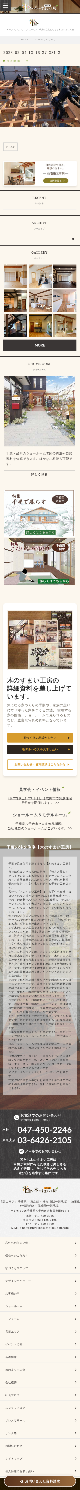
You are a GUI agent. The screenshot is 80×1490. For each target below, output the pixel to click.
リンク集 (11, 1433)
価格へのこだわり (16, 1255)
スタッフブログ (15, 1408)
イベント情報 (13, 1344)
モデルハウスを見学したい (40, 749)
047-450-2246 (44, 1216)
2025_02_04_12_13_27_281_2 (31, 52)
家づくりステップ (16, 1268)
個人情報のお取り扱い (19, 1471)
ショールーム (13, 1306)
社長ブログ (12, 1395)
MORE (40, 345)
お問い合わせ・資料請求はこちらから (40, 764)
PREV (10, 147)
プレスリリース (15, 1420)
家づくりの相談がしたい (40, 738)
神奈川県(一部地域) (55, 1201)
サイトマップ (13, 1458)
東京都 (34, 1201)
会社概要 (11, 1382)
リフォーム (12, 1319)
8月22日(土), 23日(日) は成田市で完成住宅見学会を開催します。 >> (40, 800)
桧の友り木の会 (15, 1370)
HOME (24, 40)
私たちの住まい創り (18, 1243)
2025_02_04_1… (49, 40)
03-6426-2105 (47, 1220)
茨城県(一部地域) (49, 1205)
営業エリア (7, 1201)
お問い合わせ (13, 1446)
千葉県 (22, 1201)
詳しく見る (39, 474)
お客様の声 (12, 1293)
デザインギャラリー (18, 1281)
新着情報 (11, 1357)
